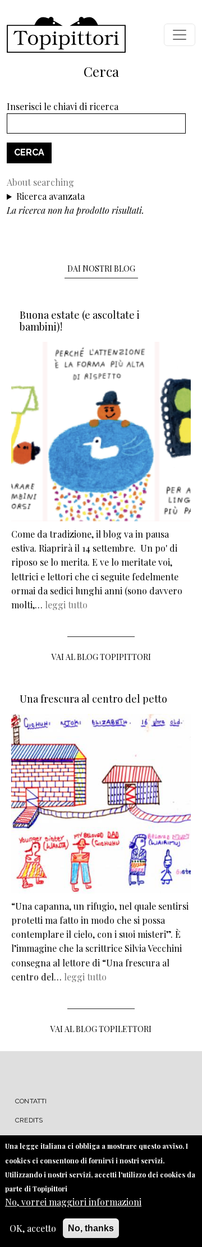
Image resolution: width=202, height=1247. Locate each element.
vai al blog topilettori (101, 1029)
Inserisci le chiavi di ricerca (62, 106)
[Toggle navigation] (179, 35)
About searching (40, 182)
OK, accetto (33, 1228)
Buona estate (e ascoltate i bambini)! (80, 321)
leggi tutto (66, 605)
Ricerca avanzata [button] (50, 196)
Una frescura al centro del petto (93, 698)
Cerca (29, 152)
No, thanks (91, 1228)
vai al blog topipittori (101, 657)
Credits (29, 1120)
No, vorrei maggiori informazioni (73, 1202)
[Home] (66, 35)
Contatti (31, 1101)
